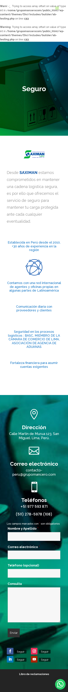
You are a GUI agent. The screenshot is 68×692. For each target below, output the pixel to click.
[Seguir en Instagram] (34, 651)
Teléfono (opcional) (23, 565)
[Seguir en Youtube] (34, 659)
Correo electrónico (34, 464)
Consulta (15, 584)
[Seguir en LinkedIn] (10, 659)
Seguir (20, 651)
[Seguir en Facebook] (10, 651)
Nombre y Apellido (23, 528)
